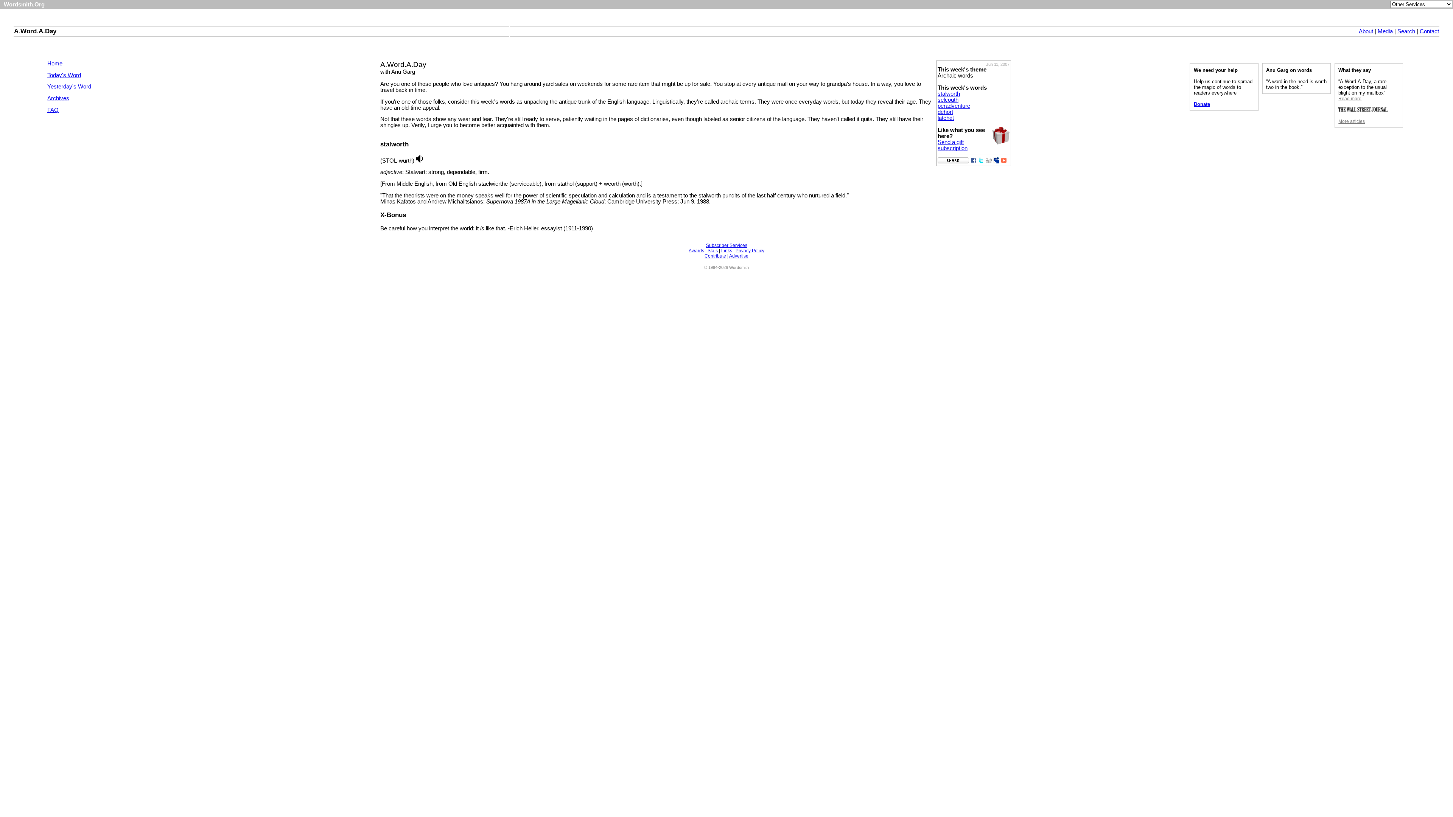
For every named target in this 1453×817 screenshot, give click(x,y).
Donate (1202, 104)
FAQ (53, 110)
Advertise (738, 256)
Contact (1429, 31)
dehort (945, 112)
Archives (58, 98)
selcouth (948, 100)
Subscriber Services (726, 245)
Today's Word (64, 75)
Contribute (715, 256)
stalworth (949, 94)
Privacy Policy (750, 250)
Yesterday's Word (69, 87)
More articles (1351, 121)
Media (1385, 31)
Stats (713, 250)
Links (726, 250)
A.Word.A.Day (35, 31)
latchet (946, 118)
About (1366, 31)
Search (1406, 31)
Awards (696, 250)
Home (54, 64)
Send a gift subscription (953, 145)
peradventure (954, 106)
